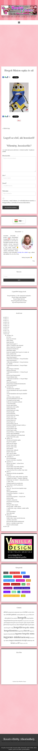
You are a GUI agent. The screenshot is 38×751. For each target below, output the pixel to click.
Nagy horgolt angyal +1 (12, 344)
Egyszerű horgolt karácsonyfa (19, 302)
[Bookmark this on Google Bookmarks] (3, 77)
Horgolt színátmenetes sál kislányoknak (16, 435)
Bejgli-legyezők (10, 342)
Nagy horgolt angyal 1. (12, 385)
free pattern (14, 618)
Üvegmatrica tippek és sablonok (11, 596)
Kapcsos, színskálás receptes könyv (15, 523)
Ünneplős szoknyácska (12, 500)
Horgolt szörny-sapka (12, 418)
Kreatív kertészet (16, 584)
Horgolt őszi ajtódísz (11, 441)
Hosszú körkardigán (11, 458)
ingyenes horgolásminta (9, 634)
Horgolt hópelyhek (11, 413)
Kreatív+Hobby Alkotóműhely (19, 739)
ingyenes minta (12, 637)
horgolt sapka (23, 622)
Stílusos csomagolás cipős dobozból (15, 345)
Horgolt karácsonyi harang (13, 415)
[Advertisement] (19, 45)
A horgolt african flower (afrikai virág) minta (17, 470)
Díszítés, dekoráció (14, 573)
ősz (26, 643)
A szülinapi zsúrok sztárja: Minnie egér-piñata (17, 476)
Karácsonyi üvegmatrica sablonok (14, 402)
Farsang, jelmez (7, 576)
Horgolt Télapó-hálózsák (19, 299)
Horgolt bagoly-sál (11, 422)
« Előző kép (6, 128)
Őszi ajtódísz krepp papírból (13, 455)
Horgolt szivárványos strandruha (14, 460)
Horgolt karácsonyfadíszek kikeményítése (16, 383)
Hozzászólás (6, 156)
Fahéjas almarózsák (11, 408)
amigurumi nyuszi (18, 612)
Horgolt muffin (10, 498)
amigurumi (11, 612)
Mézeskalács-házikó (11, 350)
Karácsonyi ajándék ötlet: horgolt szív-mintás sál (18, 352)
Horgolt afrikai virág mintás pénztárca (15, 466)
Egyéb (23, 573)
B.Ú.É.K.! (9, 337)
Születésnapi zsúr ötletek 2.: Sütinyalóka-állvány (18, 480)
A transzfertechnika (11, 403)
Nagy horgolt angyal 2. (12, 382)
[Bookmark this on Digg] (9, 77)
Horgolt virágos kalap (12, 446)
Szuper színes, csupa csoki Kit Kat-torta (16, 518)
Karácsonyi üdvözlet (11, 339)
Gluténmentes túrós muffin (13, 407)
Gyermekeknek (17, 576)
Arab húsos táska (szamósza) (13, 397)
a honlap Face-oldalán (22, 252)
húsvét (26, 630)
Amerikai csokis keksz (12, 519)
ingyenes (32, 631)
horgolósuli (21, 631)
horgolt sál (29, 622)
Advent (6, 573)
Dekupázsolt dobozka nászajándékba (15, 473)
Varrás (23, 596)
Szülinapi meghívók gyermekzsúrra (15, 483)
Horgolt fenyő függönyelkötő (13, 375)
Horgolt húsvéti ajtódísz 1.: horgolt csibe (16, 496)
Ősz (28, 584)
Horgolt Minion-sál (11, 420)
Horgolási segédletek (9, 580)
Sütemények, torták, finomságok (21, 588)
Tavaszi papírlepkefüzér (12, 491)
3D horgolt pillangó (11, 511)
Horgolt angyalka (11, 412)
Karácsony (6, 584)
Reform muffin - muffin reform (14, 506)
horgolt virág (9, 628)
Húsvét (28, 580)
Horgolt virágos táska (11, 445)
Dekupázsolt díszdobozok (12, 348)
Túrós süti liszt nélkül (11, 453)
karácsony (25, 637)
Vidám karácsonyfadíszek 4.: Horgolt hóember (17, 358)
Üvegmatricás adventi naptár (13, 400)
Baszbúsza (9, 503)
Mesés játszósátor (11, 513)
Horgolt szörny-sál (11, 417)
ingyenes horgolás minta (24, 633)
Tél (19, 592)
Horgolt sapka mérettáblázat (13, 433)
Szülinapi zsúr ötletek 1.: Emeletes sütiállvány (17, 478)
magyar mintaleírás (15, 640)
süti (33, 640)
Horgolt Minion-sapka (12, 428)
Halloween (26, 576)
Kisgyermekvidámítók (12, 516)
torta (16, 643)
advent (6, 612)
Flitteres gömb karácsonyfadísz (14, 355)
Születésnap (7, 592)
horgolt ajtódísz (30, 618)
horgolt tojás (23, 624)
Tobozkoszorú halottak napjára (14, 440)
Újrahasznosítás (26, 592)
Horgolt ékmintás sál (11, 426)
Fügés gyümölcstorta (11, 353)
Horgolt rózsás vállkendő (12, 450)
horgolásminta (10, 630)
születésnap (29, 640)
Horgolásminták (20, 580)
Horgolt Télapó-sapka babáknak (19, 297)
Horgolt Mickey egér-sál (12, 423)
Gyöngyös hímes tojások (12, 505)
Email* (4, 183)
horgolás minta (28, 627)
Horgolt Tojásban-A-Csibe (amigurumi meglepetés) (19, 295)
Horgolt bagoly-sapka (12, 430)
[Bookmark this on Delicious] (7, 77)
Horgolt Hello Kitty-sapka (13, 437)
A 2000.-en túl (10, 481)
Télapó (21, 643)
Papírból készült (8, 588)
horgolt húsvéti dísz (27, 620)
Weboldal (5, 191)
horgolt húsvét (8, 620)
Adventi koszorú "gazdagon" (13, 388)
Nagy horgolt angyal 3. (12, 360)
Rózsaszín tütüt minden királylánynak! (15, 521)
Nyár (23, 584)
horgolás (18, 627)
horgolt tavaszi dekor (14, 624)
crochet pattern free (21, 614)
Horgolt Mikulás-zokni (12, 377)
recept (24, 640)
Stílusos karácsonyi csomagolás (14, 347)
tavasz (13, 643)
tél (19, 642)
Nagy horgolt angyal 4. (12, 357)
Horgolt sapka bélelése (12, 405)
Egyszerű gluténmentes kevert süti (14, 398)
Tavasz (13, 592)
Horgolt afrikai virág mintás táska (14, 468)
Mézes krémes (10, 340)
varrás (24, 643)
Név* (4, 175)
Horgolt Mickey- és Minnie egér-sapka (15, 432)
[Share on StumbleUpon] (5, 77)
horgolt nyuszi (15, 622)
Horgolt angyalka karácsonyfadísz (19, 300)
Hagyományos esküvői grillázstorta (15, 485)
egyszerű (27, 614)
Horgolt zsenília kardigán (12, 524)
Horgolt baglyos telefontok (13, 368)
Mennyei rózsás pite (11, 370)
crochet (25, 612)
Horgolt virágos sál (11, 451)
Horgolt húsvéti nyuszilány (13, 501)
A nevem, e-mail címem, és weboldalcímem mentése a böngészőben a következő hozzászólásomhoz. (18, 201)
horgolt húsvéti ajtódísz (17, 620)
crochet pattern (11, 614)
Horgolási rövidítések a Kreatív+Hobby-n (16, 425)
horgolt (22, 617)
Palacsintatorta (10, 448)
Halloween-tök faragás (12, 443)
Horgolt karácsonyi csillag (13, 410)
